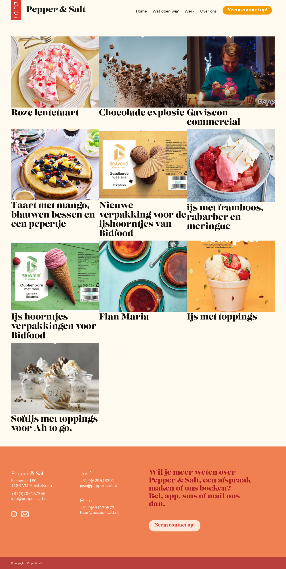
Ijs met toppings (222, 317)
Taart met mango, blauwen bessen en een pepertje (53, 215)
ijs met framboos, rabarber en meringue (225, 217)
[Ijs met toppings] (231, 310)
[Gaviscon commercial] (231, 106)
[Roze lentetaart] (55, 106)
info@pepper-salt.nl (29, 498)
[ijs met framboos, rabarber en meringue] (231, 201)
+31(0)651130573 (97, 507)
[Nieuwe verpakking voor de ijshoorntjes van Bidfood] (143, 198)
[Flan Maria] (143, 310)
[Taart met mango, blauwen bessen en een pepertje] (55, 198)
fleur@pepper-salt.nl (99, 512)
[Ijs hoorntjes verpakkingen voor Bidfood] (55, 310)
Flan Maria (124, 317)
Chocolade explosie (141, 113)
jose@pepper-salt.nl (98, 485)
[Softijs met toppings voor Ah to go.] (55, 412)
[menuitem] (141, 10)
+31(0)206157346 (28, 493)
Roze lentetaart (45, 113)
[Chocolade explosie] (143, 106)
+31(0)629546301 (97, 480)
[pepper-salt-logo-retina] (48, 10)
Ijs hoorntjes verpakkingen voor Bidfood (54, 327)
